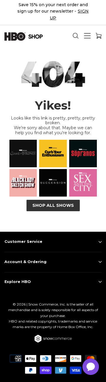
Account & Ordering (25, 262)
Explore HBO (17, 281)
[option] (53, 12)
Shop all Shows (53, 205)
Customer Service (23, 241)
